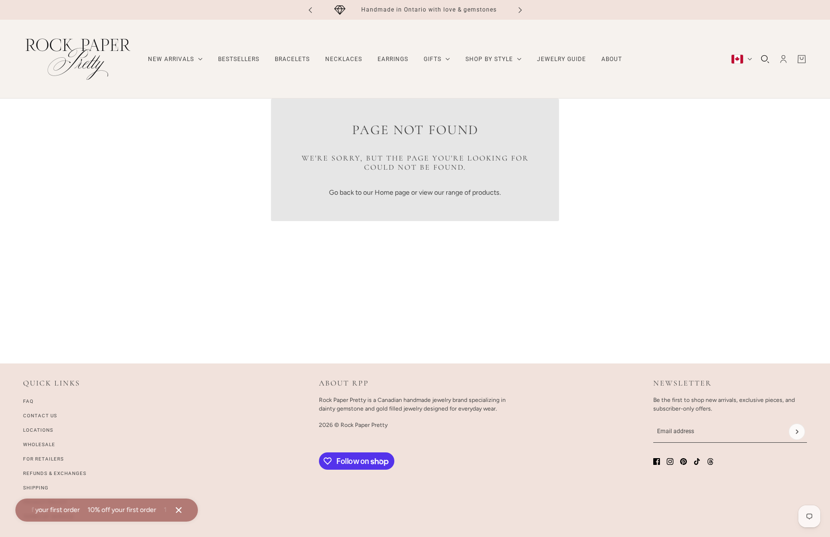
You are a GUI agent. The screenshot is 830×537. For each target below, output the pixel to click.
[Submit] (797, 432)
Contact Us (40, 415)
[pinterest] (683, 461)
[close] (179, 510)
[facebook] (656, 461)
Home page (392, 192)
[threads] (710, 461)
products (486, 192)
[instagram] (670, 461)
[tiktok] (697, 461)
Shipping (36, 487)
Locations (38, 430)
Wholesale (39, 444)
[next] (520, 9)
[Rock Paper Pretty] (78, 59)
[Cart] (801, 59)
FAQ (28, 401)
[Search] (765, 59)
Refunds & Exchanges (54, 473)
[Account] (783, 59)
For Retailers (43, 459)
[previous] (310, 9)
